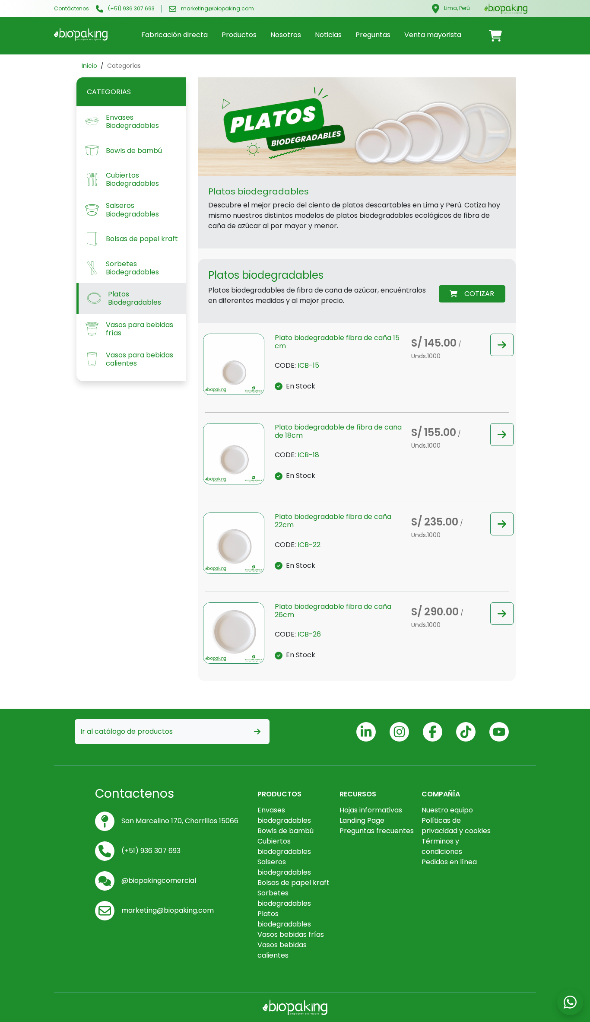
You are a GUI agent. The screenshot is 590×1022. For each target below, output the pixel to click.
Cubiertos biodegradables (284, 846)
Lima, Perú (456, 8)
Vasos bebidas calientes (282, 950)
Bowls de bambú (285, 831)
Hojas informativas (370, 810)
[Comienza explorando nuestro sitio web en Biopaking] (81, 34)
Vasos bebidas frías (290, 934)
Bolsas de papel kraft (293, 883)
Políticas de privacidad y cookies (456, 825)
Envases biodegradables (284, 815)
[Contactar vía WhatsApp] (495, 35)
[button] (502, 345)
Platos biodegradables (284, 919)
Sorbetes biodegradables (284, 898)
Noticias (328, 35)
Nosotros (285, 35)
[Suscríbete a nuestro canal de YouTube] (499, 732)
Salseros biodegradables (284, 867)
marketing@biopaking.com (217, 8)
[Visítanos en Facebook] (432, 732)
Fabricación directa (174, 35)
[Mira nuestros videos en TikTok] (466, 732)
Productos (239, 35)
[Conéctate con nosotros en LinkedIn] (366, 732)
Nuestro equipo (447, 810)
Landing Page (361, 820)
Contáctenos (71, 8)
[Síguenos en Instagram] (399, 732)
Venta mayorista (432, 35)
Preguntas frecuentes (376, 831)
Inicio (89, 65)
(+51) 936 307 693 (131, 8)
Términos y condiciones (442, 846)
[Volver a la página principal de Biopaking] (505, 8)
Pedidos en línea (449, 862)
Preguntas (372, 35)
